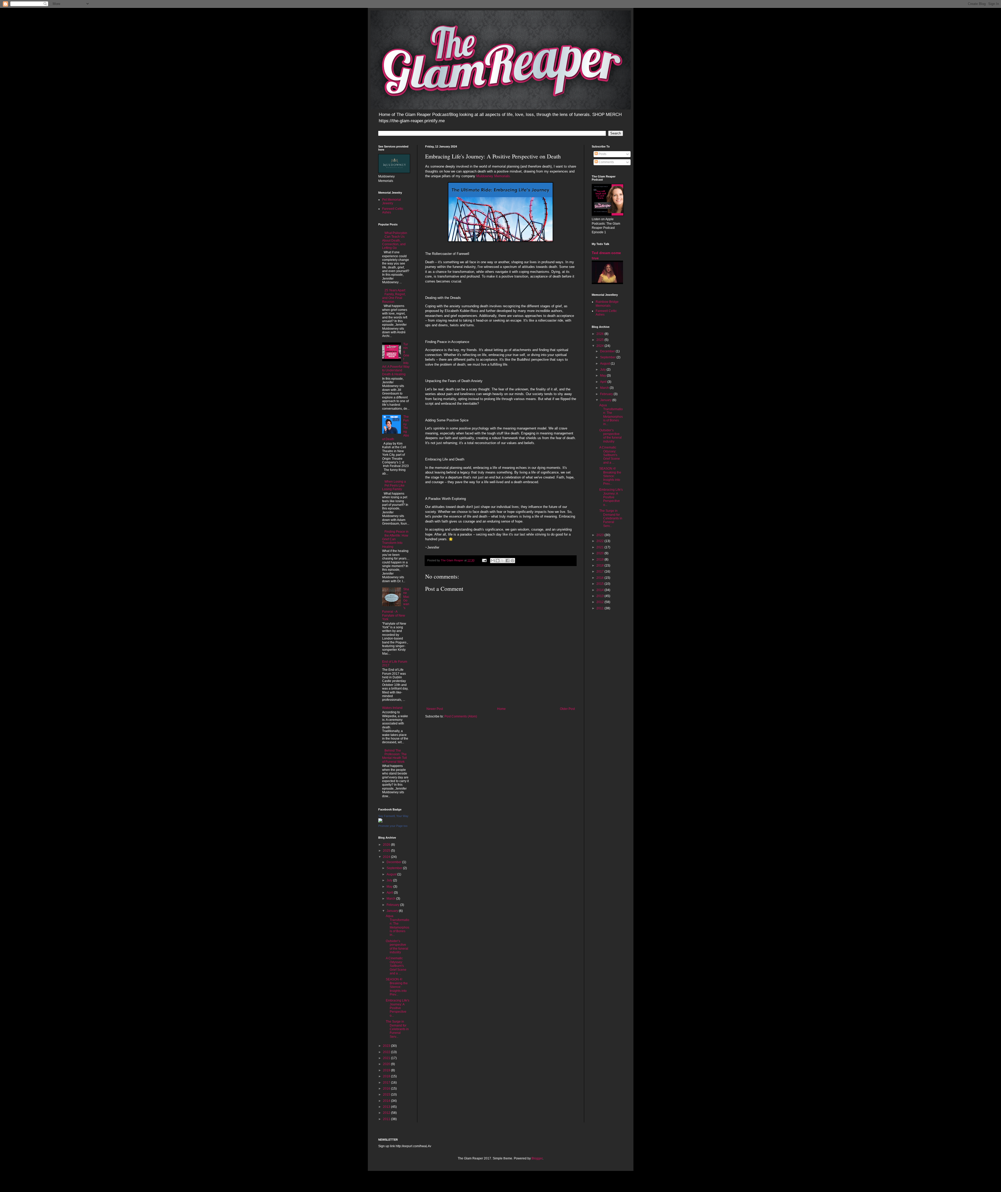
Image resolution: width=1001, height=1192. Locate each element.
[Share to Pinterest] (512, 560)
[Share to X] (502, 560)
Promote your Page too (392, 825)
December (394, 862)
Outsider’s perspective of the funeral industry (397, 946)
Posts (602, 154)
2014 (387, 1101)
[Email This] (492, 560)
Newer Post (434, 709)
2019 (387, 1070)
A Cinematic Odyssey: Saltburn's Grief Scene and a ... (396, 965)
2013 (387, 1107)
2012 (387, 1113)
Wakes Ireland (392, 708)
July (390, 880)
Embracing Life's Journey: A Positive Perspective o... (397, 1008)
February (393, 905)
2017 (387, 1082)
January (393, 911)
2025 (387, 850)
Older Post (567, 709)
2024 (387, 857)
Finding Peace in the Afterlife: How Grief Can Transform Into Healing (395, 539)
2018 (387, 1076)
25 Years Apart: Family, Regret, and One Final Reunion (394, 295)
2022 (387, 1052)
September (395, 868)
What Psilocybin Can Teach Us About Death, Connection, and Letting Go (394, 240)
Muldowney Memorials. (493, 176)
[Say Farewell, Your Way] (380, 821)
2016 (387, 1088)
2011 (387, 1119)
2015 (387, 1094)
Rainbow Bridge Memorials (607, 303)
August (392, 874)
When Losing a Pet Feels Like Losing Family (394, 485)
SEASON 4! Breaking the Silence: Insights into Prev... (397, 987)
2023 (387, 1046)
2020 (387, 1064)
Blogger (537, 1158)
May (390, 886)
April (390, 892)
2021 (387, 1058)
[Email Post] (484, 560)
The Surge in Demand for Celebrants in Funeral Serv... (397, 1029)
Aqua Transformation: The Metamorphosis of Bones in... (397, 925)
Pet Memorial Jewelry (391, 201)
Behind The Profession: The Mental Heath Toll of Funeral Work (394, 756)
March (391, 898)
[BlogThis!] (497, 560)
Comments (606, 162)
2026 (387, 844)
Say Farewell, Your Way (393, 816)
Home (501, 709)
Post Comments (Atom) (460, 716)
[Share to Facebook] (507, 560)
